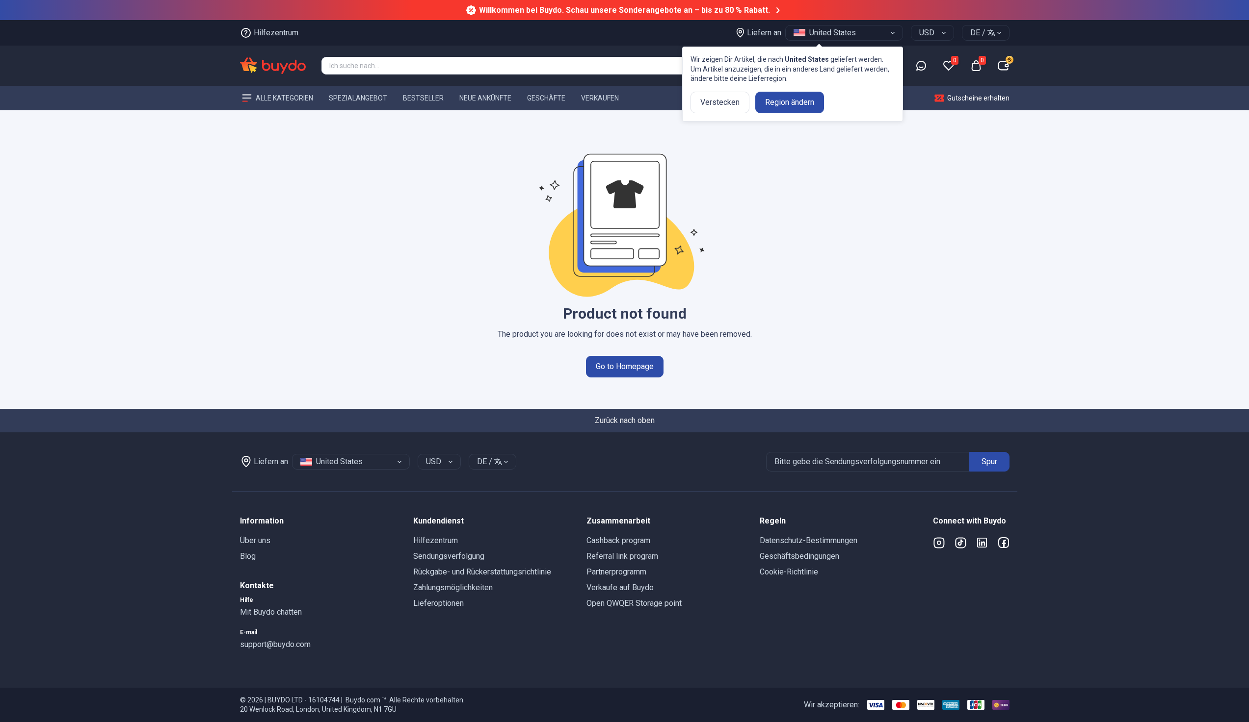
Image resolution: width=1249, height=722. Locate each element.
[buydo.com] (273, 65)
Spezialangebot (358, 97)
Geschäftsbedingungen (799, 556)
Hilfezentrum (435, 540)
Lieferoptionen (438, 603)
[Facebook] (1004, 542)
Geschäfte (546, 97)
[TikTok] (960, 542)
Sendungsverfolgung (448, 556)
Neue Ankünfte (485, 97)
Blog (248, 556)
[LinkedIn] (982, 542)
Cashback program (618, 540)
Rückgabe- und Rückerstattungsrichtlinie (482, 571)
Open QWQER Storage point (634, 603)
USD (926, 32)
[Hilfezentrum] (921, 65)
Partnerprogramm (616, 571)
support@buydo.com (275, 644)
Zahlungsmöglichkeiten (453, 587)
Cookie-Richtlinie (789, 571)
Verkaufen (600, 97)
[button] (318, 521)
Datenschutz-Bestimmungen (808, 540)
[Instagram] (939, 542)
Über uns (255, 540)
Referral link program (622, 556)
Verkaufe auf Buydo (620, 587)
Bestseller (423, 97)
